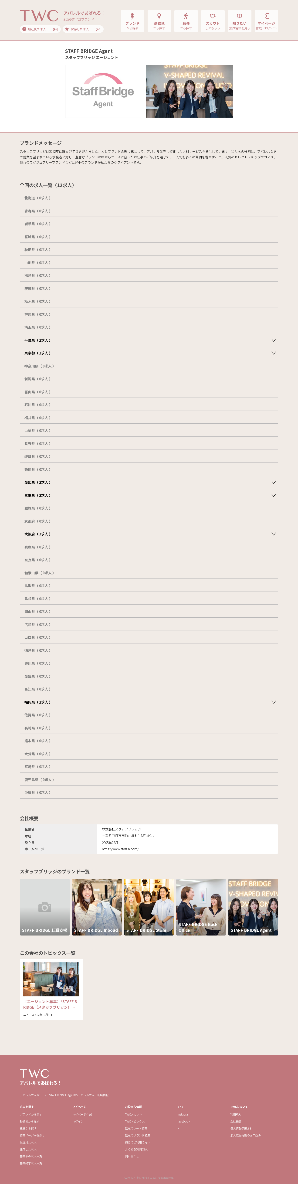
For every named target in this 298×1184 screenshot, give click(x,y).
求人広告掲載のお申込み (245, 1135)
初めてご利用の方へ (137, 1142)
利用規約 (235, 1114)
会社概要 (235, 1121)
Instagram (184, 1114)
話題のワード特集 (136, 1128)
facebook (184, 1121)
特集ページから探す (32, 1135)
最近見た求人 (28, 1142)
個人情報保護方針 (241, 1128)
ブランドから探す (31, 1114)
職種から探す (28, 1128)
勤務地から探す (29, 1121)
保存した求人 (28, 1149)
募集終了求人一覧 (31, 1163)
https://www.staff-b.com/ (120, 849)
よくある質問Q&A (136, 1149)
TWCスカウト (133, 1114)
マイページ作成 (82, 1114)
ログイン (78, 1121)
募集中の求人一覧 (31, 1156)
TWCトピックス (135, 1121)
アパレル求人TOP (31, 1095)
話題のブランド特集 (137, 1135)
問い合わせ (132, 1156)
